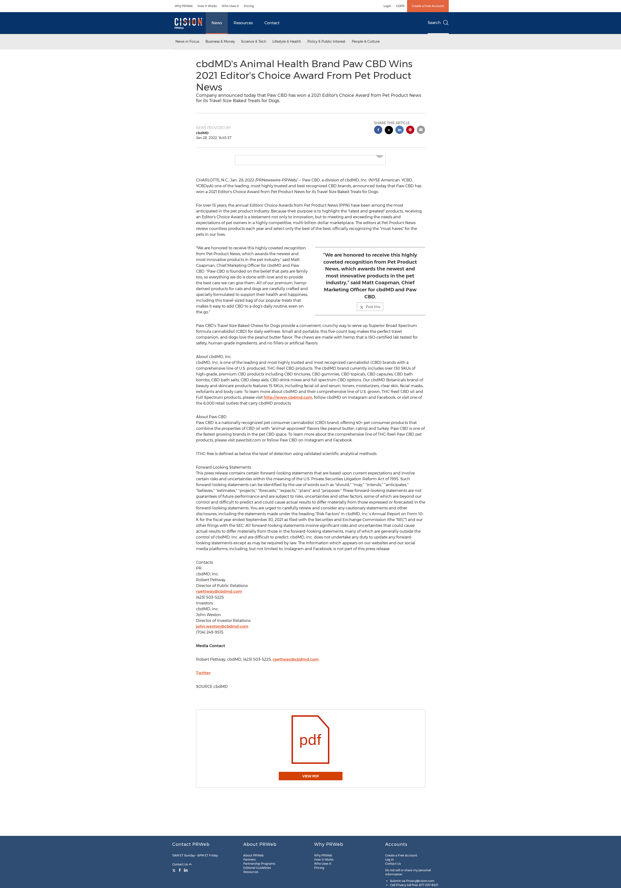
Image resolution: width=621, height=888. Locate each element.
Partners (249, 859)
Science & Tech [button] (253, 41)
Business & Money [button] (220, 41)
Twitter (203, 677)
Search (434, 22)
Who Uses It (230, 6)
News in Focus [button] (187, 41)
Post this (373, 311)
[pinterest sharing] (410, 130)
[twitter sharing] (389, 130)
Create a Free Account (428, 6)
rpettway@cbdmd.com (219, 595)
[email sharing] (421, 130)
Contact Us (180, 864)
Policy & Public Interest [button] (326, 41)
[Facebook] (180, 870)
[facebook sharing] (378, 130)
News (217, 23)
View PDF (310, 780)
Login (387, 6)
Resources (243, 23)
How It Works (207, 6)
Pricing (249, 6)
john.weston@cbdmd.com (222, 630)
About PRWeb (253, 855)
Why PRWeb (184, 6)
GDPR (400, 6)
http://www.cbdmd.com (288, 401)
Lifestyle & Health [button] (286, 41)
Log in (389, 859)
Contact (271, 23)
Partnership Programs (259, 863)
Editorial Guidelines (257, 868)
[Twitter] (174, 870)
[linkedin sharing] (399, 130)
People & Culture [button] (366, 41)
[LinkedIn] (186, 870)
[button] (310, 157)
